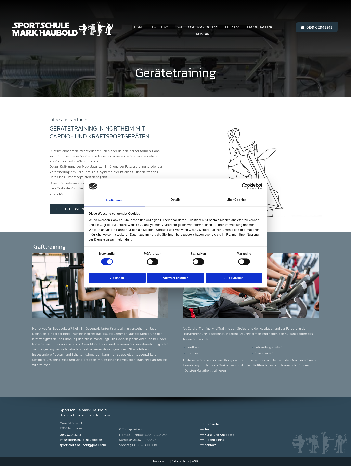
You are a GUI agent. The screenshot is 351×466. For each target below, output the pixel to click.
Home (139, 26)
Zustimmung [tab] (115, 200)
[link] (197, 26)
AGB (195, 461)
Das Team (160, 26)
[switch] (152, 262)
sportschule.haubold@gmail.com (83, 444)
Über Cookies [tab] (236, 199)
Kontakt (203, 34)
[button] (317, 27)
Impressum (161, 461)
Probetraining (260, 26)
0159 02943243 (70, 434)
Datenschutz (180, 461)
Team (208, 429)
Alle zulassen (233, 277)
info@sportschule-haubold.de (81, 439)
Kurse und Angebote (195, 26)
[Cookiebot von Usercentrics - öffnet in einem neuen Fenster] (244, 186)
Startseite (212, 424)
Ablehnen (117, 277)
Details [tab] (176, 199)
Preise (230, 26)
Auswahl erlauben (175, 277)
